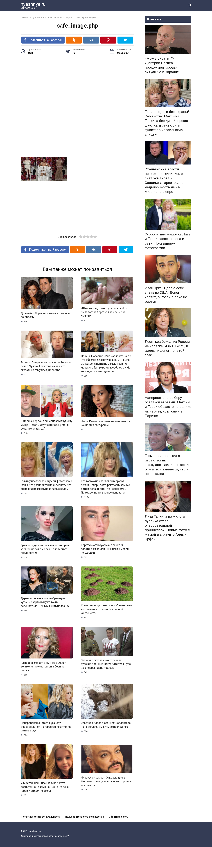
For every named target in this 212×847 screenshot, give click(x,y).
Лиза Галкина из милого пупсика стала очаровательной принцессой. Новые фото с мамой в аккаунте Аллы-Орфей (167, 527)
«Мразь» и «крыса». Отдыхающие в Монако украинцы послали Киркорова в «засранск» (106, 781)
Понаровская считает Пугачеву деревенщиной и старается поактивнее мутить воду (46, 726)
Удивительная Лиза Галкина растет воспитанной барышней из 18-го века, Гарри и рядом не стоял (45, 786)
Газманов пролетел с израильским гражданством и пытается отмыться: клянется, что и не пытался (167, 465)
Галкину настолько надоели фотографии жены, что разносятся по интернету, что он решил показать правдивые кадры (46, 485)
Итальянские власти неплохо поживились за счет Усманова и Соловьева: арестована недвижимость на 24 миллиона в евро (165, 180)
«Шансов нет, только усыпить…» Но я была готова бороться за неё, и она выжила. (104, 312)
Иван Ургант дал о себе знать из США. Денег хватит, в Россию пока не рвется (166, 294)
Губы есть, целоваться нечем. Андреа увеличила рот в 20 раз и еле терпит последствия (45, 549)
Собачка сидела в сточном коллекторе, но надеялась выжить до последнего (106, 724)
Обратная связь (118, 816)
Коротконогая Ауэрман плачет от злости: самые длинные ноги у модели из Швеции (105, 549)
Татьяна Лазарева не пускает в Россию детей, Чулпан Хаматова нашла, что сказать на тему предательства (46, 366)
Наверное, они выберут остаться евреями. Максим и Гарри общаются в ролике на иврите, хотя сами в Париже (168, 407)
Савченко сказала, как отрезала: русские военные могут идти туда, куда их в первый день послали (106, 664)
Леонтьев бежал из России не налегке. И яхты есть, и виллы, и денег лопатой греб (167, 348)
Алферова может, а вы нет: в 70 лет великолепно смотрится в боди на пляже (43, 666)
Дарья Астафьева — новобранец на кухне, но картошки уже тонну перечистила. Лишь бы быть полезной (45, 602)
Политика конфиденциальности (40, 816)
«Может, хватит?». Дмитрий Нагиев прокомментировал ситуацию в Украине (162, 65)
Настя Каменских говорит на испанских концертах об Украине (106, 423)
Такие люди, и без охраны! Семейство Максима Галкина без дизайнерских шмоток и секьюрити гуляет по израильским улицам (167, 123)
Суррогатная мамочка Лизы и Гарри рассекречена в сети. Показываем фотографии (168, 241)
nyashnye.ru (33, 4)
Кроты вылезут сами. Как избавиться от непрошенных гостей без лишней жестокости (106, 609)
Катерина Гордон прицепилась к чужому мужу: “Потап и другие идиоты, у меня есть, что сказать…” (46, 424)
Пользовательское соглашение (84, 816)
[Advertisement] (77, 84)
